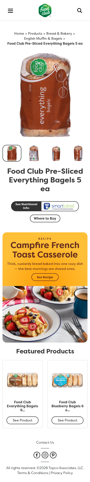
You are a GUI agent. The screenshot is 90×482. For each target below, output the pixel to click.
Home (19, 33)
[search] (79, 10)
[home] (45, 10)
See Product (22, 420)
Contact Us (45, 442)
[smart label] (45, 206)
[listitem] (36, 455)
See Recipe (45, 277)
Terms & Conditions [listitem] (32, 473)
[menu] (10, 10)
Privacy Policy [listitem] (62, 473)
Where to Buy (45, 218)
